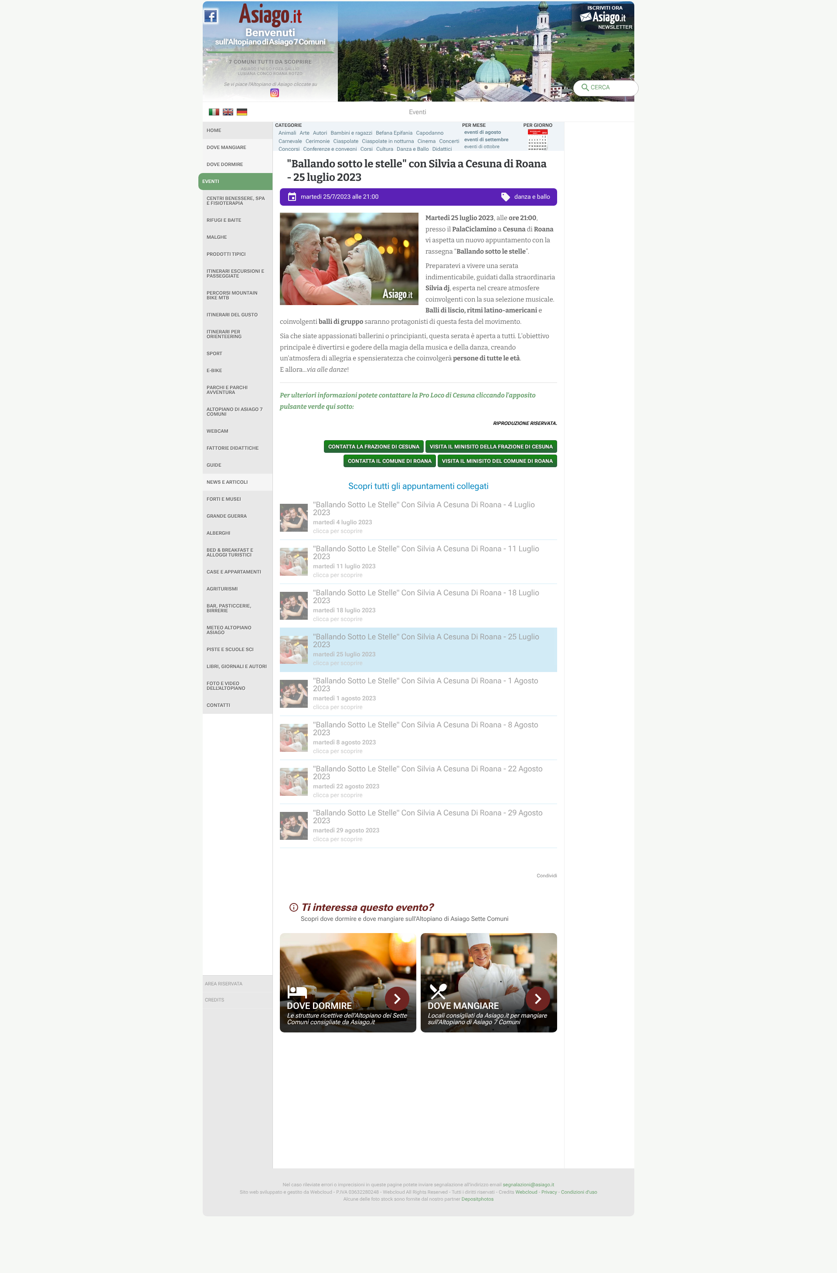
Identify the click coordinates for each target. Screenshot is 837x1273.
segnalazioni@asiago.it (528, 1185)
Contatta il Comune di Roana (390, 461)
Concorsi (289, 149)
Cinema (427, 141)
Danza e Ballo (413, 149)
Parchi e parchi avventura (227, 390)
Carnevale (290, 141)
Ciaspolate (346, 141)
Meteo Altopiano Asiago (229, 630)
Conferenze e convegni (330, 149)
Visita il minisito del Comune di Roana (497, 461)
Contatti (218, 705)
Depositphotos (477, 1199)
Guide (214, 465)
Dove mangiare (226, 147)
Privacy (549, 1192)
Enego (265, 69)
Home (214, 130)
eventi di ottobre (482, 146)
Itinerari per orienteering (224, 334)
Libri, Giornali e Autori (237, 666)
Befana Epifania (394, 133)
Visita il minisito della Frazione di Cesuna (491, 447)
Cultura (384, 149)
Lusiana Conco (255, 74)
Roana (280, 74)
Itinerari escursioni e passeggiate (235, 273)
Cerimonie (318, 141)
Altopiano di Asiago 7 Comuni (234, 412)
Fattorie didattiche (233, 448)
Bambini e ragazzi (351, 133)
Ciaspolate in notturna (388, 141)
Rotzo (296, 74)
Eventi (210, 181)
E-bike (214, 370)
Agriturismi (222, 589)
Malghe (217, 237)
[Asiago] (270, 15)
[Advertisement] (237, 844)
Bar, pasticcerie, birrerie (229, 608)
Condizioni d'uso (579, 1192)
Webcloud (526, 1192)
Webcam (217, 431)
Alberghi (218, 533)
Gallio (292, 69)
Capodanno (430, 133)
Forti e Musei (224, 499)
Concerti (449, 141)
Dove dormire (225, 164)
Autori (320, 133)
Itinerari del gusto (232, 315)
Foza (278, 69)
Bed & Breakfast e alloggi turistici (230, 552)
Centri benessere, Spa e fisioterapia (236, 201)
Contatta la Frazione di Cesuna (373, 447)
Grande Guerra (227, 516)
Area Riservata (223, 984)
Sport (214, 353)
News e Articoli (227, 482)
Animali (287, 133)
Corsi (367, 149)
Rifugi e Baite (224, 220)
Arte (305, 133)
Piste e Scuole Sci (230, 649)
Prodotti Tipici (226, 254)
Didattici (442, 149)
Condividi (547, 876)
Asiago (249, 69)
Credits (214, 1000)
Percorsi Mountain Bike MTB (232, 295)
